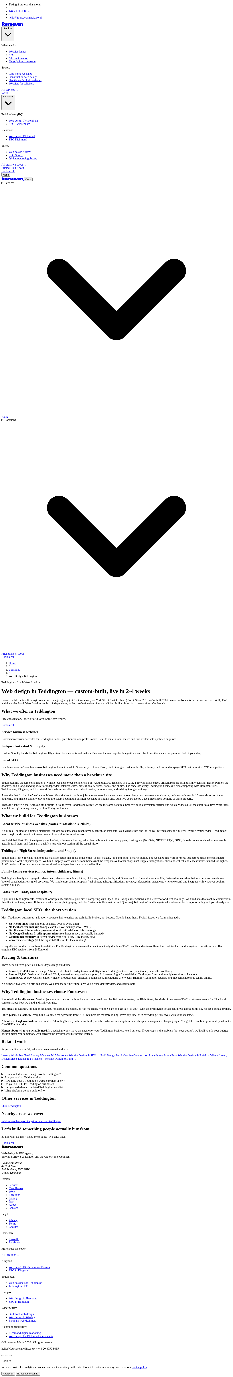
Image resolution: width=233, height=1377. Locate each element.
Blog (13, 167)
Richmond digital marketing (25, 1332)
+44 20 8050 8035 (19, 11)
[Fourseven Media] (12, 24)
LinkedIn (14, 1239)
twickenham (8, 1121)
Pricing (5, 167)
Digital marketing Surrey (23, 158)
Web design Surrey (20, 151)
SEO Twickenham (19, 123)
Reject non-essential (28, 1373)
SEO (11, 54)
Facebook (14, 1242)
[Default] (2, 1355)
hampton (21, 1121)
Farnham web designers (22, 1320)
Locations (8, 96)
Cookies (13, 1226)
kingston (32, 1121)
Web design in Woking (22, 1317)
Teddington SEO (18, 1286)
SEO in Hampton (19, 1301)
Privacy (13, 1220)
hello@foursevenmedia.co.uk (25, 17)
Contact (13, 1207)
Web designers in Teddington (25, 1282)
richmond (43, 1121)
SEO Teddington (11, 1105)
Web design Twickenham (23, 120)
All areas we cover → (14, 164)
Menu (6, 174)
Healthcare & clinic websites (25, 80)
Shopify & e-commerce (22, 61)
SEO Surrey (16, 155)
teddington (55, 1121)
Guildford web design (21, 1314)
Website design (17, 51)
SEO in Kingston (19, 1270)
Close (28, 179)
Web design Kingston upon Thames (29, 1267)
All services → (10, 89)
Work (4, 93)
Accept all (8, 1373)
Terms (12, 1223)
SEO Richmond (18, 139)
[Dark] (6, 1355)
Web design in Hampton (23, 1298)
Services (8, 28)
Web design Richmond (22, 136)
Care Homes (16, 1188)
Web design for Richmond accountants (31, 1336)
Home (12, 663)
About (20, 167)
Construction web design (23, 77)
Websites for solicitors (21, 83)
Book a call (8, 171)
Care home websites (20, 73)
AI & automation (18, 58)
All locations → (10, 1254)
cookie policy (139, 1367)
